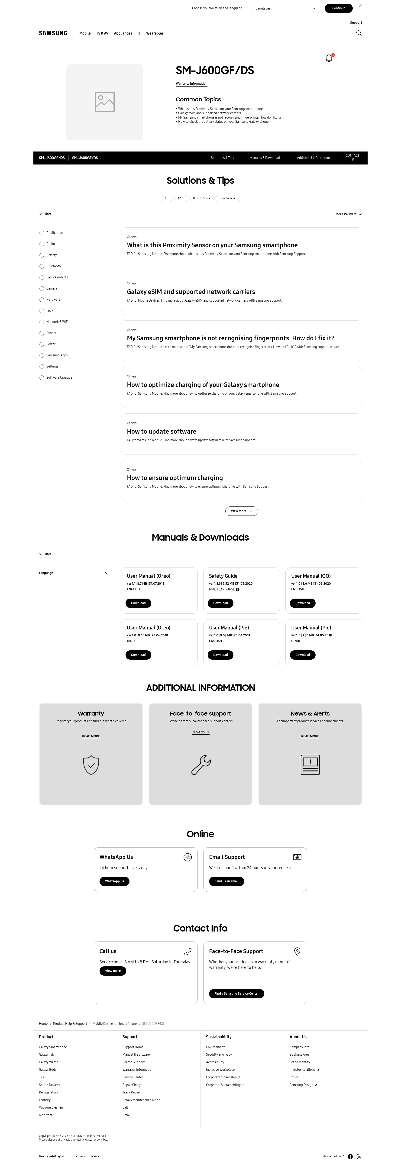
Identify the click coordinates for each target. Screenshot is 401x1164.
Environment (215, 1047)
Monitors (45, 1115)
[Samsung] (53, 33)
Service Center (133, 1077)
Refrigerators (48, 1092)
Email (127, 1115)
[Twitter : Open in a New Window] (359, 1156)
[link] (329, 58)
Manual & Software (136, 1055)
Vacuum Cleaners (51, 1107)
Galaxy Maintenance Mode (141, 1100)
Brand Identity (300, 1062)
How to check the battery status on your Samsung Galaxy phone (223, 122)
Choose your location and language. (217, 8)
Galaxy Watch (48, 1062)
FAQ (180, 198)
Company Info (300, 1047)
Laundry (45, 1100)
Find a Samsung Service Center (237, 994)
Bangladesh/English (52, 1156)
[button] (241, 247)
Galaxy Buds (47, 1070)
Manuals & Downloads (265, 158)
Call (125, 1107)
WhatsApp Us (114, 881)
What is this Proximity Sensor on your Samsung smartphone (220, 109)
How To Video (228, 198)
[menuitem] (85, 33)
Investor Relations (303, 1070)
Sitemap (95, 1156)
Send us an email (227, 881)
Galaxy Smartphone (53, 1047)
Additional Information (313, 158)
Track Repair (131, 1092)
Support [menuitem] (356, 23)
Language (46, 573)
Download (138, 603)
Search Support (134, 1062)
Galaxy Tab (46, 1055)
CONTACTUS (352, 158)
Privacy (80, 1156)
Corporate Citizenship (221, 1077)
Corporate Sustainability (223, 1085)
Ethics (294, 1077)
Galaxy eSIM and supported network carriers (209, 113)
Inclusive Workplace (220, 1070)
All (166, 198)
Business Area (299, 1055)
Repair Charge (132, 1085)
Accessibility (215, 1062)
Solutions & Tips (222, 158)
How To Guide (201, 198)
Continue (338, 8)
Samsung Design (302, 1085)
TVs (41, 1077)
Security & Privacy (219, 1055)
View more (113, 971)
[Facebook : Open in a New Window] (350, 1156)
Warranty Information (191, 84)
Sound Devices (49, 1085)
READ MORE (91, 736)
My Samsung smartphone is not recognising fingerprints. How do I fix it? (229, 117)
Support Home (133, 1047)
